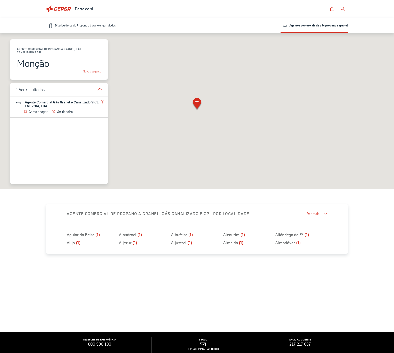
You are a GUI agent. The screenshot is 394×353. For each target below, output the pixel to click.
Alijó (73, 242)
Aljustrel (181, 242)
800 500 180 (99, 344)
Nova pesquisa (92, 71)
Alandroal (130, 234)
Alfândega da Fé (292, 234)
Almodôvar (288, 242)
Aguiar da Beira (83, 234)
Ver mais (313, 213)
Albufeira (182, 234)
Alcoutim (234, 234)
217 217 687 (300, 344)
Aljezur (128, 242)
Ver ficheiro (65, 111)
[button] (197, 104)
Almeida (233, 242)
